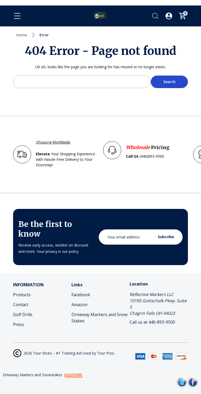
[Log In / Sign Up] (169, 16)
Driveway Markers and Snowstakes (32, 374)
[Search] (155, 16)
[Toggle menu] (17, 16)
